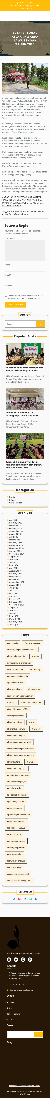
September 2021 (16, 605)
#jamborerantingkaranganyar (20, 696)
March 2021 (14, 619)
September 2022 (16, 582)
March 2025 (14, 540)
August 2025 (15, 534)
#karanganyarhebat (15, 715)
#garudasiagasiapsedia (17, 676)
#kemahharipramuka (16, 729)
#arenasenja (12, 643)
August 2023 (15, 571)
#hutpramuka (34, 689)
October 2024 (15, 551)
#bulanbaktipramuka (16, 656)
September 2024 (16, 554)
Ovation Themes (32, 1091)
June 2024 (14, 562)
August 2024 (15, 557)
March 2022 (14, 599)
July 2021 (13, 610)
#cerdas (35, 656)
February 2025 (15, 542)
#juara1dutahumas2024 (31, 702)
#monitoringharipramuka (18, 775)
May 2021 (13, 616)
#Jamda (10, 702)
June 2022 (14, 590)
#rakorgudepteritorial (16, 847)
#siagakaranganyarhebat (18, 874)
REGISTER (28, 8)
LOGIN (20, 8)
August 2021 (15, 607)
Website (8, 285)
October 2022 (15, 579)
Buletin (12, 497)
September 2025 (16, 531)
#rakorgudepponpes (16, 841)
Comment (10, 238)
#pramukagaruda (14, 808)
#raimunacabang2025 (17, 828)
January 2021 (15, 624)
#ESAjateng (35, 669)
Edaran (12, 500)
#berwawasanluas (32, 643)
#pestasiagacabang (16, 801)
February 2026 (15, 523)
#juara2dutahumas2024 (17, 709)
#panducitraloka (14, 788)
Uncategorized (15, 503)
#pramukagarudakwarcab (18, 814)
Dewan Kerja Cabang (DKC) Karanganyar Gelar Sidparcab (22, 414)
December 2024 (16, 545)
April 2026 (13, 520)
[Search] (40, 324)
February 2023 (15, 574)
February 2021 (15, 622)
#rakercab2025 (14, 834)
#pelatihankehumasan (16, 795)
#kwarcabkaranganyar (17, 735)
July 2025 (13, 537)
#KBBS (32, 722)
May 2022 (13, 593)
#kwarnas (31, 762)
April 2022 (13, 596)
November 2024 (16, 548)
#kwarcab (36, 729)
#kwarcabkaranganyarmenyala (20, 755)
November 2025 (16, 525)
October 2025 (15, 528)
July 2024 (13, 559)
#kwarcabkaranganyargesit (19, 742)
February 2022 (15, 602)
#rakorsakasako (14, 854)
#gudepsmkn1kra (15, 682)
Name (8, 265)
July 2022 (13, 588)
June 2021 (14, 613)
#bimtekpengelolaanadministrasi (21, 650)
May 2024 (13, 565)
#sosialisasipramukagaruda (19, 880)
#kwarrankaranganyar (16, 768)
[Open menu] (25, 16)
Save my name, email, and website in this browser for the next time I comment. (25, 297)
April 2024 (13, 568)
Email (8, 275)
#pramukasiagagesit (16, 821)
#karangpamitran (14, 722)
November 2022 (16, 576)
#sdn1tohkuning (14, 867)
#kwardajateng (13, 762)
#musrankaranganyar (16, 781)
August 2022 (15, 585)
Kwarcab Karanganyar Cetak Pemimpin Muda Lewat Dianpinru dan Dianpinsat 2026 (24, 465)
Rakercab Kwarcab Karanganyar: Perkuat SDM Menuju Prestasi (24, 369)
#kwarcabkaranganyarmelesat (20, 748)
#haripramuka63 (14, 689)
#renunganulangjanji (16, 861)
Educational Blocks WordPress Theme (24, 1086)
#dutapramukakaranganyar (19, 663)
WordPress (25, 1094)
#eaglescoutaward (15, 669)
